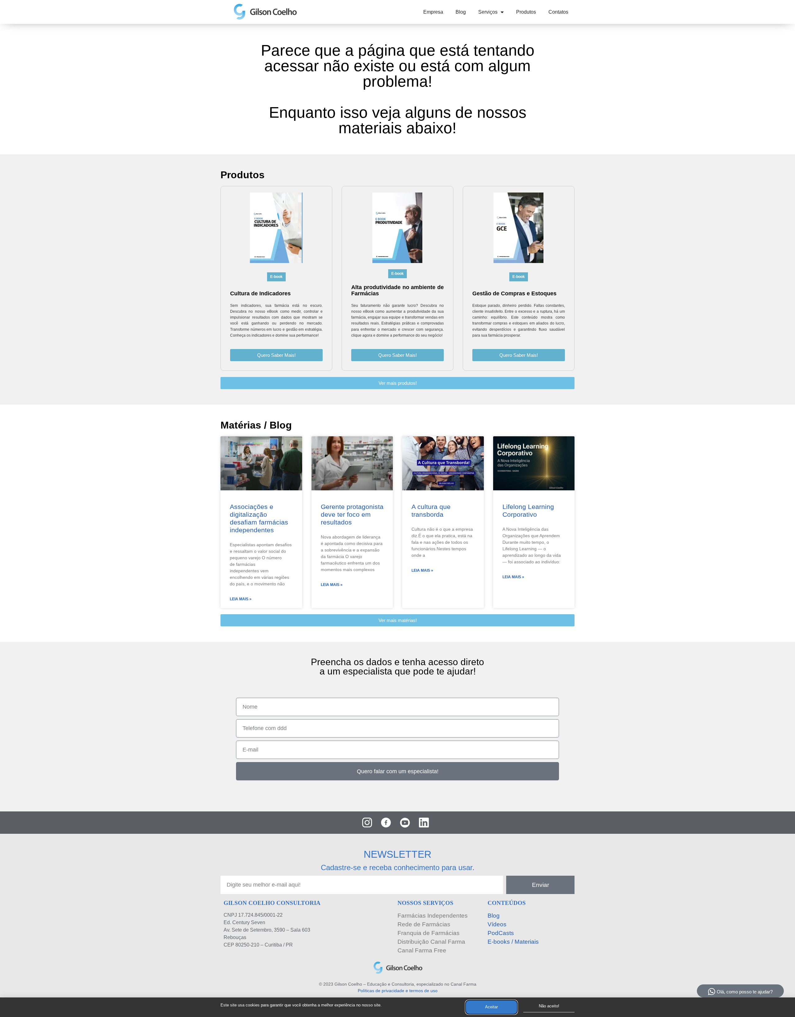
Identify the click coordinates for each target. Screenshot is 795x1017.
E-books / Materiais (513, 941)
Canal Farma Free (422, 950)
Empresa (433, 12)
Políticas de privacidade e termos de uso (398, 990)
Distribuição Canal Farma (431, 941)
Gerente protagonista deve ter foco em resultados (352, 514)
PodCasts (501, 933)
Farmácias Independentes (433, 915)
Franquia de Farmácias (429, 933)
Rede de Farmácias (424, 924)
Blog (461, 12)
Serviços (487, 12)
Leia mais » (241, 599)
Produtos (526, 12)
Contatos (558, 12)
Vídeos (497, 924)
